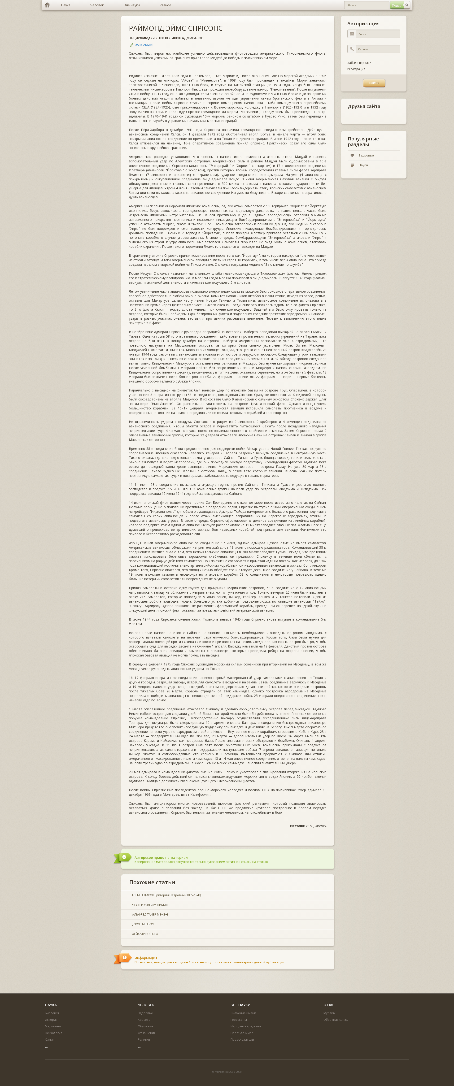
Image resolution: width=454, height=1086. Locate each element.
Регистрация (356, 69)
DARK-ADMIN (144, 45)
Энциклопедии (142, 38)
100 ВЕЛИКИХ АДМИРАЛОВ (180, 38)
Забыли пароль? (359, 63)
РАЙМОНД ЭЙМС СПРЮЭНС (176, 28)
